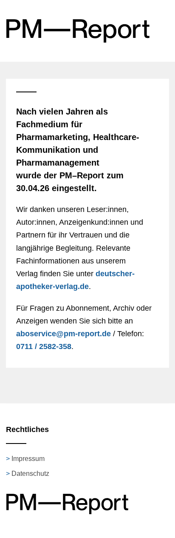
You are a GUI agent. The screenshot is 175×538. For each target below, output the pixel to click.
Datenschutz (30, 473)
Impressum (28, 458)
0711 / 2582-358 (43, 346)
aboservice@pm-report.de (63, 333)
